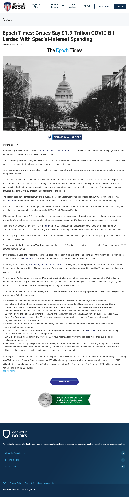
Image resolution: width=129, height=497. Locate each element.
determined (90, 330)
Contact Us (49, 483)
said (47, 226)
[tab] (64, 453)
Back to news (9, 371)
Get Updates (103, 6)
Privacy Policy (16, 483)
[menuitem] (36, 6)
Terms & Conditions (33, 483)
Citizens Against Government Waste (46, 264)
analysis (25, 317)
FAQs (5, 483)
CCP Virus (28, 258)
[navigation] (59, 6)
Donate (120, 6)
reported (11, 200)
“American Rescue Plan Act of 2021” (56, 150)
